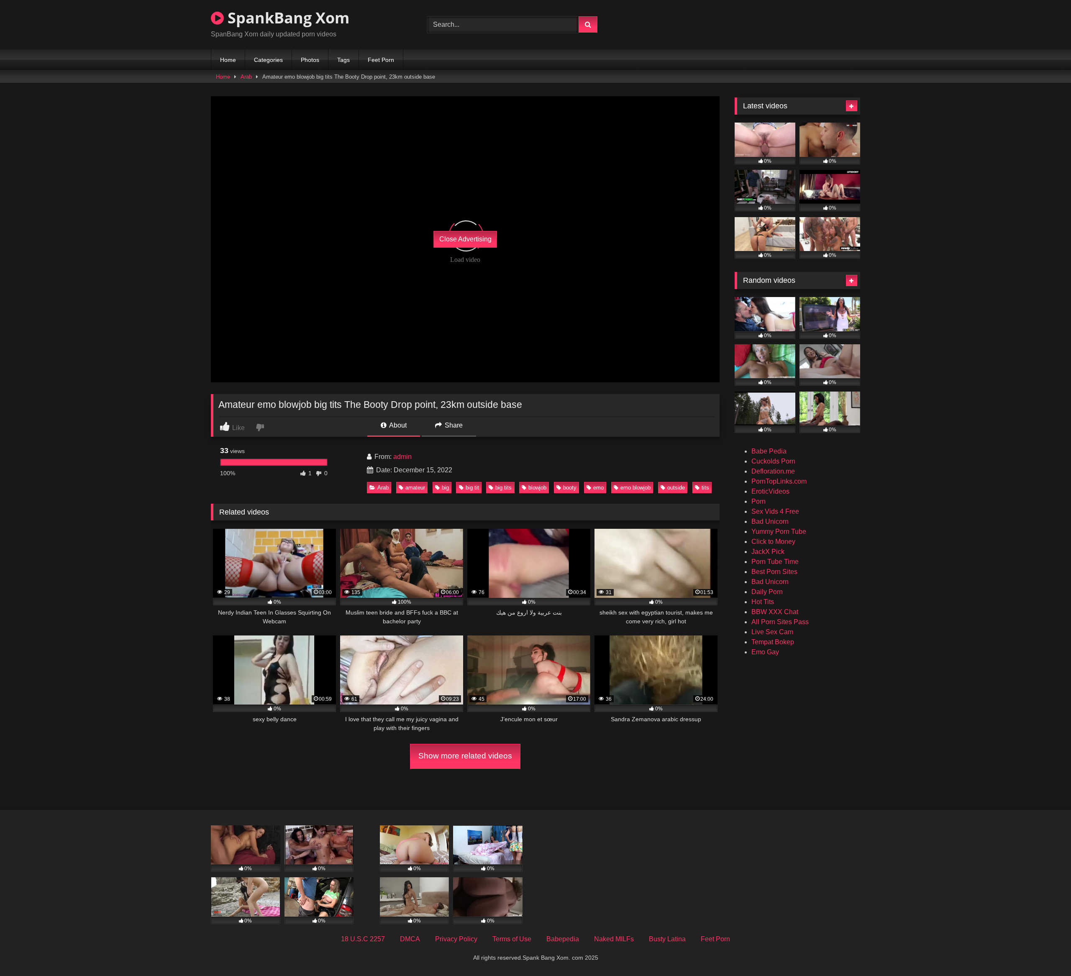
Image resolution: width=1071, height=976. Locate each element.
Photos (310, 59)
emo (598, 487)
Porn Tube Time (775, 561)
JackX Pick (767, 551)
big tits (503, 487)
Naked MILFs (614, 939)
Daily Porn (767, 591)
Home (228, 59)
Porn (758, 501)
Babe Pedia (769, 451)
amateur (415, 487)
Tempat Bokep (772, 642)
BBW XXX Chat (774, 611)
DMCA (410, 939)
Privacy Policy (456, 939)
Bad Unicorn (770, 521)
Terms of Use (511, 939)
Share (453, 425)
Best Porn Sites (774, 571)
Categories (268, 59)
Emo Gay (765, 652)
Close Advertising (465, 239)
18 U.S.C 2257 (363, 939)
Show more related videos (465, 755)
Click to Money (773, 541)
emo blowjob (635, 487)
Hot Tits (762, 601)
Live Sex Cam (772, 631)
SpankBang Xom (286, 18)
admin (402, 456)
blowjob (537, 487)
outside (676, 487)
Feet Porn (381, 59)
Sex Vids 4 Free (775, 511)
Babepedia (562, 939)
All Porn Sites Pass (780, 621)
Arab (246, 77)
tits (705, 487)
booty (569, 487)
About (397, 425)
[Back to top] (1045, 951)
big (445, 487)
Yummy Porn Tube (778, 531)
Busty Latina (667, 939)
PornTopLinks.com (779, 481)
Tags (343, 59)
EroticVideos (770, 491)
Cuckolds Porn (773, 461)
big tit (472, 487)
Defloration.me (773, 471)
